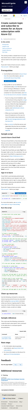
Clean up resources (7, 48)
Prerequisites (5, 44)
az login (24, 100)
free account (4, 67)
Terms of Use (19, 406)
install (15, 86)
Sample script (5, 46)
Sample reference (6, 50)
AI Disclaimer (4, 401)
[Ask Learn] (23, 19)
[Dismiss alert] (26, 2)
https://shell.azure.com (16, 156)
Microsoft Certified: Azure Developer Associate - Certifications (13, 379)
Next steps (4, 52)
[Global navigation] (1, 15)
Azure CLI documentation (13, 354)
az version (10, 124)
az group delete (14, 301)
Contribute (3, 404)
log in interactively (15, 204)
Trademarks (4, 408)
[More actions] (25, 19)
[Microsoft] (14, 16)
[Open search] (21, 15)
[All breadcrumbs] (2, 19)
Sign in (25, 15)
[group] (14, 197)
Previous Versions (13, 401)
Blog (20, 401)
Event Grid (7, 19)
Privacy (9, 404)
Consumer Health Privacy (7, 406)
